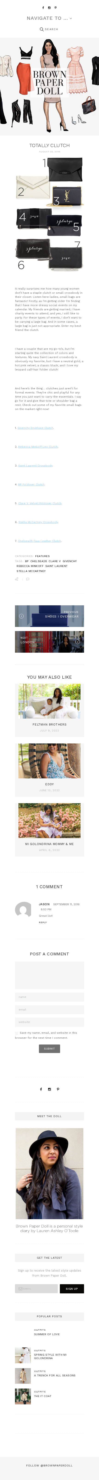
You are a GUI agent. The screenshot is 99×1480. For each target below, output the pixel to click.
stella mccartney (31, 571)
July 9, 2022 (49, 730)
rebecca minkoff (30, 566)
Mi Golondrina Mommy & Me (49, 844)
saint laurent (56, 566)
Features (42, 556)
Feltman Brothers (49, 724)
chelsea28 (38, 561)
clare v (55, 561)
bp (27, 561)
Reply (43, 922)
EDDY (49, 784)
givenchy (70, 561)
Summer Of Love (47, 1334)
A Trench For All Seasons (55, 1375)
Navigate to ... (47, 18)
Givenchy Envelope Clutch (35, 428)
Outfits (40, 1329)
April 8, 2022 (49, 850)
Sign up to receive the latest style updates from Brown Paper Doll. (49, 1273)
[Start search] (41, 29)
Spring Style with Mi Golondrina (50, 1356)
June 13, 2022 (49, 790)
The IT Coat (42, 1396)
